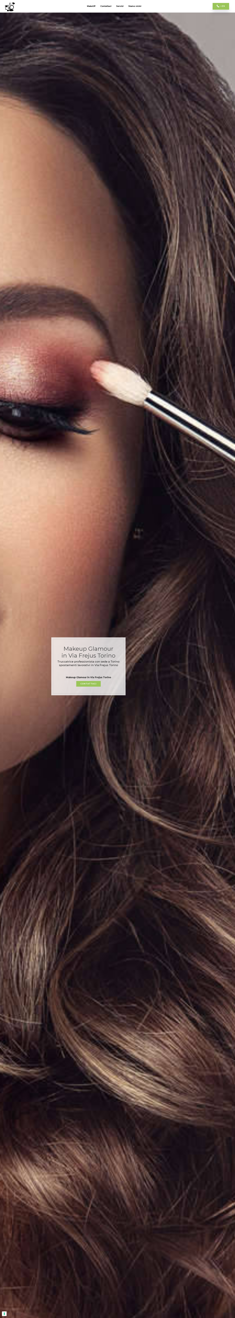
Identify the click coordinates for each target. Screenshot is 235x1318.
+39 (222, 6)
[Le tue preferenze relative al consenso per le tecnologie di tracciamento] (4, 1313)
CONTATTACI (88, 684)
